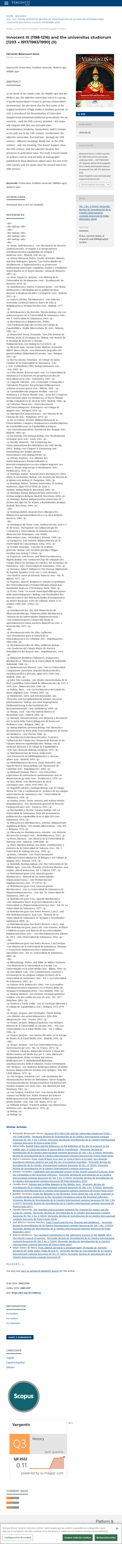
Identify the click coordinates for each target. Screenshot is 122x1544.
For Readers (12, 1313)
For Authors (12, 1318)
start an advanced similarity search (40, 1270)
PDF (82, 114)
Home (9, 16)
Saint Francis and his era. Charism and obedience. (73, 1222)
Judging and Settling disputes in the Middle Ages (55, 1184)
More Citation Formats (92, 184)
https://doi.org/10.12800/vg (26, 1292)
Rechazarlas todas (106, 1537)
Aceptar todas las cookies (77, 1537)
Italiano (10, 1367)
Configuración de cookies (17, 1537)
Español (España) (15, 1362)
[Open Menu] (6, 3)
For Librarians (13, 1323)
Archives (20, 16)
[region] (61, 1533)
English (10, 1357)
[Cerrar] (116, 1528)
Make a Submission (19, 1337)
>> (23, 1263)
